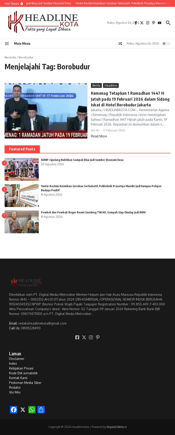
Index (13, 363)
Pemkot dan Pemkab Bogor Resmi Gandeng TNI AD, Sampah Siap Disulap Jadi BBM (93, 212)
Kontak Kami (18, 378)
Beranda (10, 57)
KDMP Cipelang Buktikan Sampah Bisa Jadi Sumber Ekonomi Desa (82, 160)
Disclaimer (16, 359)
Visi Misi (15, 392)
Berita (96, 85)
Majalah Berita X (117, 427)
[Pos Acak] (120, 43)
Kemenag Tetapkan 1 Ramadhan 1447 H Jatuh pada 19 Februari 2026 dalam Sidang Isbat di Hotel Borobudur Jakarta (130, 98)
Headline (111, 85)
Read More (99, 136)
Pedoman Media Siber (25, 383)
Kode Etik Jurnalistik (23, 373)
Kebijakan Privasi (21, 368)
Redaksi (15, 387)
